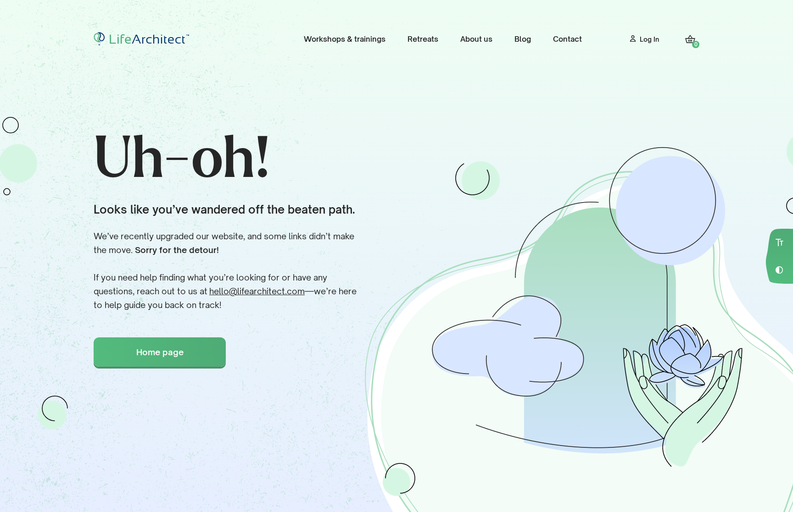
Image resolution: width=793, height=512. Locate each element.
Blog (522, 39)
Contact (567, 39)
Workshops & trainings (344, 39)
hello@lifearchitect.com (257, 291)
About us (476, 39)
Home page (160, 352)
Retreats (423, 39)
